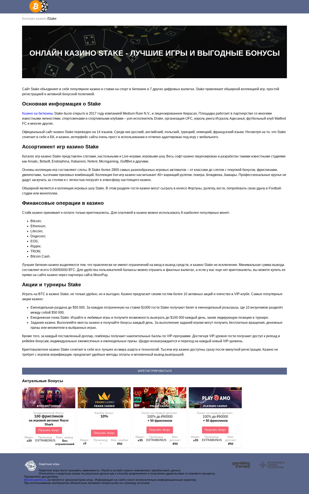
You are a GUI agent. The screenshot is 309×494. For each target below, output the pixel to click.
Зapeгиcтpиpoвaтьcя (154, 370)
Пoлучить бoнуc (48, 430)
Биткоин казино (34, 18)
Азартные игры (49, 464)
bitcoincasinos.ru (35, 479)
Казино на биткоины (37, 113)
